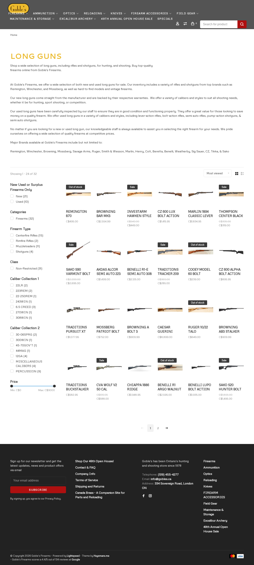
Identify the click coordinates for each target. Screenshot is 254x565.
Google (76, 559)
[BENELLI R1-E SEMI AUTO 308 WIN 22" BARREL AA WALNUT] (139, 252)
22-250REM (26, 296)
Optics (69, 13)
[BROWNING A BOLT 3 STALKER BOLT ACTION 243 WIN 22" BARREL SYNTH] (139, 310)
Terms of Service (86, 480)
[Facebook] (143, 496)
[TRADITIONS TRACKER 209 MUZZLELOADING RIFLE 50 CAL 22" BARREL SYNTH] (170, 252)
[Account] (178, 24)
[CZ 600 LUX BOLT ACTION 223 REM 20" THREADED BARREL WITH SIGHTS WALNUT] (170, 195)
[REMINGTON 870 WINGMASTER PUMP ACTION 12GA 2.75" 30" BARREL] (78, 195)
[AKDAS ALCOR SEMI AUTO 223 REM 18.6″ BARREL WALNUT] (109, 252)
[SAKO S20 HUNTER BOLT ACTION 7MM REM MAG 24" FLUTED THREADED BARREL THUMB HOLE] (231, 368)
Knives (116, 13)
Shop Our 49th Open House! (94, 461)
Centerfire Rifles (29, 235)
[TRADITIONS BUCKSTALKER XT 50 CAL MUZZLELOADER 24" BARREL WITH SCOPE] (78, 368)
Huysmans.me (101, 555)
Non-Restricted (29, 268)
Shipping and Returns (89, 486)
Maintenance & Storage (30, 18)
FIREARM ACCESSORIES (149, 13)
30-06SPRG (26, 334)
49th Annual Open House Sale (127, 18)
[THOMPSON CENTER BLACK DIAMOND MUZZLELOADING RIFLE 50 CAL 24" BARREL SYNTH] (231, 195)
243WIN (24, 301)
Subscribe (38, 489)
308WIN (24, 317)
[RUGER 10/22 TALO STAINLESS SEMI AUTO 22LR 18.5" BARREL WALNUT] (200, 310)
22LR (22, 285)
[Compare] (186, 24)
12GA (21, 356)
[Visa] (240, 557)
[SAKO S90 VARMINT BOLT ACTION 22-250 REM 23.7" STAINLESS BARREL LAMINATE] (78, 252)
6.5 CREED (26, 307)
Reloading (93, 13)
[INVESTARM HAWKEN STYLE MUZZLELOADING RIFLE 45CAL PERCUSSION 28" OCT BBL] (139, 195)
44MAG (23, 350)
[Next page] (167, 428)
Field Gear (186, 13)
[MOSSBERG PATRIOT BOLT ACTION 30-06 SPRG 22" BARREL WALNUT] (109, 310)
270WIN (24, 312)
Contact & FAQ (85, 467)
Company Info (85, 474)
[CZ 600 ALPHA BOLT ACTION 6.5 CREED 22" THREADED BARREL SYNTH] (231, 252)
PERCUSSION (28, 371)
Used (22, 201)
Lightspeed (73, 555)
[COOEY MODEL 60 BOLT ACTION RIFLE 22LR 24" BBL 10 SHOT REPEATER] (200, 252)
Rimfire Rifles (27, 241)
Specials (165, 18)
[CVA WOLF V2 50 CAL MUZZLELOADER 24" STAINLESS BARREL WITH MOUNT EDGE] (109, 368)
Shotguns (24, 251)
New (22, 196)
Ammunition (44, 13)
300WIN (24, 340)
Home (13, 34)
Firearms (16, 13)
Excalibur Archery (76, 18)
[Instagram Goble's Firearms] (150, 496)
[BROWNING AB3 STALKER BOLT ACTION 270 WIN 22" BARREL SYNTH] (231, 310)
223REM (24, 291)
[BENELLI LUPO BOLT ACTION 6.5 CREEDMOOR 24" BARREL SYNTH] (200, 368)
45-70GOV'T (26, 345)
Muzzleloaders (28, 246)
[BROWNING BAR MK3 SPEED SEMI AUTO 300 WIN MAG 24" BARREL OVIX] (109, 195)
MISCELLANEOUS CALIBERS (29, 364)
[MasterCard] (232, 557)
